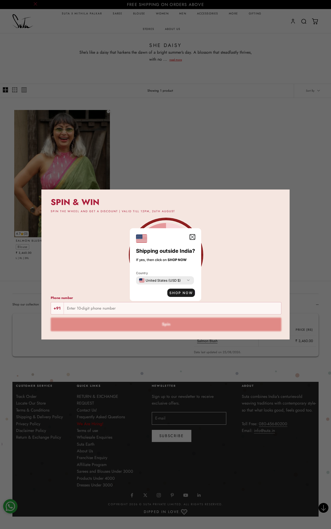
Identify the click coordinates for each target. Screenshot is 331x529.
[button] (192, 237)
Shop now (181, 293)
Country (142, 273)
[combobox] (160, 280)
